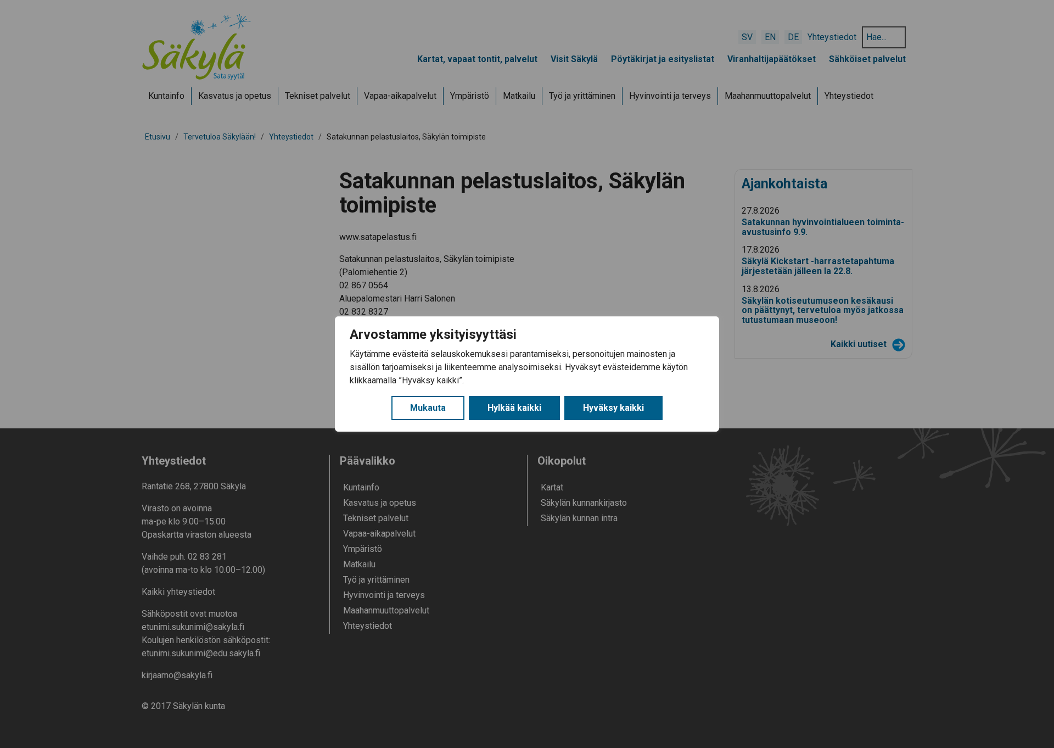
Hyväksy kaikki (613, 408)
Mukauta (428, 408)
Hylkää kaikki (514, 408)
